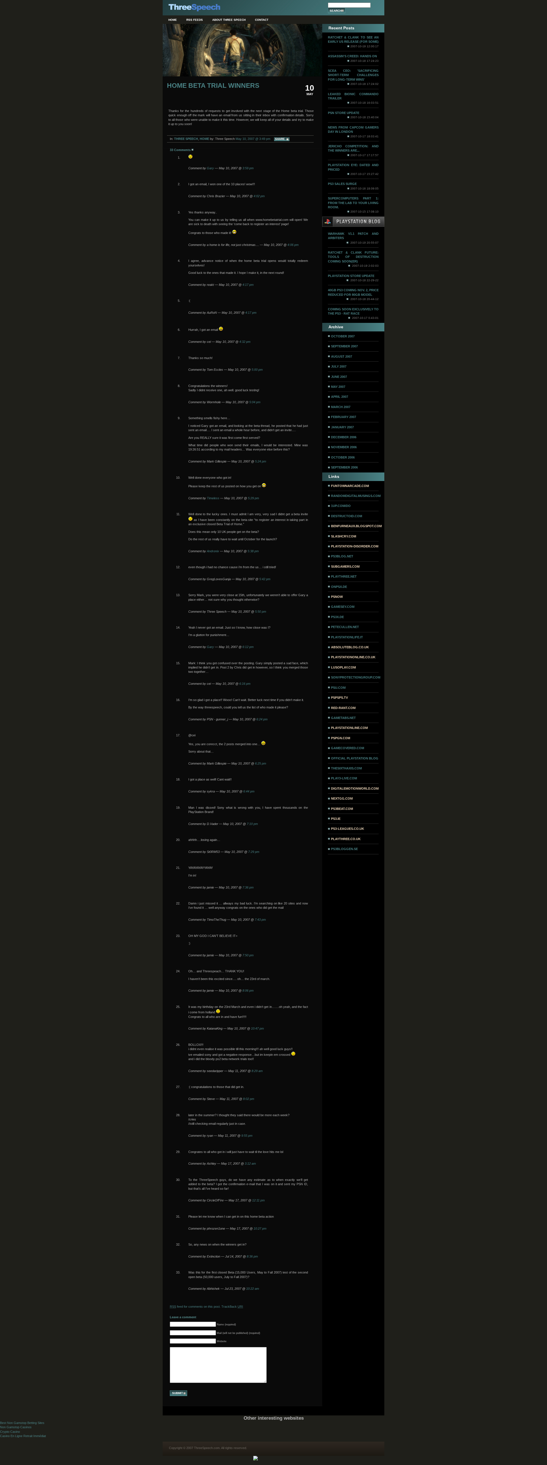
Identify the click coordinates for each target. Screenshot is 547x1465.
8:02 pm (248, 1099)
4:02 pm (259, 196)
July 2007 (338, 366)
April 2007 (339, 396)
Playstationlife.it (347, 637)
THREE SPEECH (186, 138)
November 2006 (344, 447)
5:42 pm (264, 579)
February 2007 (343, 417)
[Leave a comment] (193, 150)
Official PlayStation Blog (354, 758)
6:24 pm (262, 719)
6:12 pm (248, 647)
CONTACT (261, 19)
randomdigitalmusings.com (356, 496)
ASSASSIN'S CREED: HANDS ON (352, 56)
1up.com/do (341, 506)
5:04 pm (254, 402)
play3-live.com (344, 778)
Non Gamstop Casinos (16, 1427)
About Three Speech (229, 19)
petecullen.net (345, 627)
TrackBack (232, 1306)
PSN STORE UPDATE (343, 113)
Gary (210, 168)
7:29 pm (253, 851)
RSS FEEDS (194, 19)
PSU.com (338, 687)
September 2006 (344, 467)
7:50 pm (248, 955)
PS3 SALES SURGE (342, 184)
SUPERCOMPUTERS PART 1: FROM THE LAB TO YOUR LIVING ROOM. (353, 203)
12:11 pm (258, 1200)
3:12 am (250, 1163)
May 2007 (338, 386)
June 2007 (339, 376)
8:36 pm (252, 1256)
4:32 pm (244, 341)
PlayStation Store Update (351, 276)
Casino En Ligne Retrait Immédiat (23, 1436)
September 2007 (344, 346)
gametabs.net (343, 718)
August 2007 (341, 356)
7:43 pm (260, 919)
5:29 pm (253, 498)
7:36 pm (248, 887)
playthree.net (344, 576)
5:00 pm (257, 369)
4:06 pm (293, 244)
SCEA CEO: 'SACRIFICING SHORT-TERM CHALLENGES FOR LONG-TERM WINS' (353, 75)
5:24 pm (260, 461)
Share (280, 138)
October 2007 (343, 336)
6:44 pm (248, 791)
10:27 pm (260, 1228)
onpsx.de (339, 586)
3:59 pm (248, 168)
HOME (172, 19)
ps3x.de (337, 617)
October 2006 (343, 457)
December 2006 (343, 437)
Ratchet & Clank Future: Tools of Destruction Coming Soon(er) (353, 257)
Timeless (213, 498)
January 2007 (342, 427)
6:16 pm (244, 683)
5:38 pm (253, 551)
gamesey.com (342, 606)
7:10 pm (252, 824)
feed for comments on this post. (195, 1306)
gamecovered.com (347, 748)
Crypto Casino (10, 1431)
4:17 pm (248, 284)
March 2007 (340, 407)
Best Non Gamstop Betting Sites (22, 1423)
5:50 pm (260, 611)
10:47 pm (257, 1028)
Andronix (213, 551)
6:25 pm (260, 763)
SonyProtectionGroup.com (355, 677)
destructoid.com (346, 516)
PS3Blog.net (342, 556)
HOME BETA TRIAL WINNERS (213, 85)
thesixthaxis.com (346, 768)
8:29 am (257, 1071)
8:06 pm (248, 990)
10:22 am (252, 1288)
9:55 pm (246, 1135)
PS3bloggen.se (344, 849)
